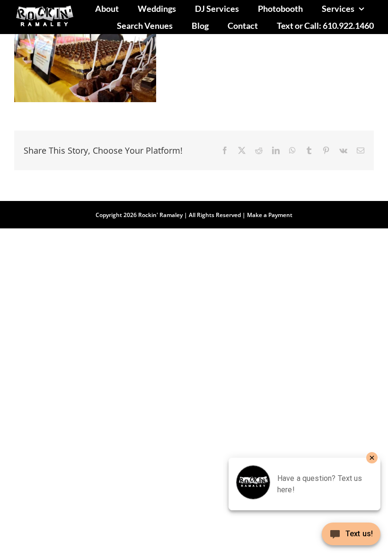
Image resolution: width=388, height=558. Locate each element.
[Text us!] (351, 537)
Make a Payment (269, 215)
